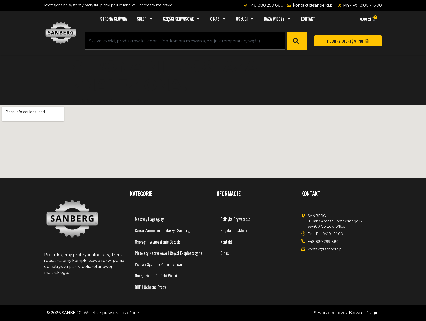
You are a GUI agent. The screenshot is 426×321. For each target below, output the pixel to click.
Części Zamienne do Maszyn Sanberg (162, 230)
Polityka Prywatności (235, 219)
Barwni (356, 312)
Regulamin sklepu (233, 230)
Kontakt (308, 19)
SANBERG (72, 312)
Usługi (242, 19)
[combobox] (185, 41)
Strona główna (113, 19)
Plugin (372, 312)
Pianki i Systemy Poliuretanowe (158, 264)
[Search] (297, 41)
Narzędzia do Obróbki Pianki (156, 276)
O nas (215, 19)
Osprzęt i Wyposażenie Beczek (157, 242)
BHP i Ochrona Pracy (150, 287)
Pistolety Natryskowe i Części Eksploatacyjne (168, 253)
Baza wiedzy (274, 19)
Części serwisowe (178, 19)
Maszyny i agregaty (149, 219)
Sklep (142, 19)
